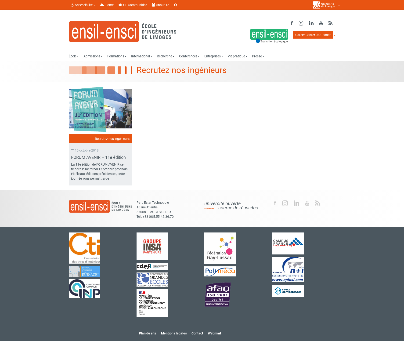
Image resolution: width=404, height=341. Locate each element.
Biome (109, 5)
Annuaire (162, 5)
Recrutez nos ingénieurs (112, 139)
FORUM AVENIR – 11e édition (99, 157)
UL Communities (135, 5)
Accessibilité (83, 5)
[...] (112, 178)
